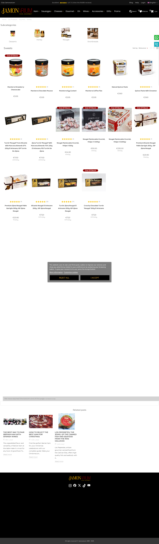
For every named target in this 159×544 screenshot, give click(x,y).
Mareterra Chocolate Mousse (42, 90)
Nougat (66, 40)
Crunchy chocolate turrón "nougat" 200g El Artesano (94, 207)
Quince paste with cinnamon (146, 90)
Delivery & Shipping (132, 503)
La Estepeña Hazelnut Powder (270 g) (94, 320)
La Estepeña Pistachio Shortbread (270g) (67, 320)
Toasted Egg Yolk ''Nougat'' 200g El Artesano (120, 207)
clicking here (20, 510)
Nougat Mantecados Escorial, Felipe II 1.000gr (94, 140)
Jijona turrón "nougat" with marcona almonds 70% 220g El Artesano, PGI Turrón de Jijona (41, 147)
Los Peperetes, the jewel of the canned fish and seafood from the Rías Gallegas (66, 436)
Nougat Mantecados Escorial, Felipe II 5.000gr (120, 140)
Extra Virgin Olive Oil (94, 519)
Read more (7, 454)
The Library (93, 529)
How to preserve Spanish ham (94, 509)
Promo (117, 11)
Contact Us (55, 500)
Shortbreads (93, 42)
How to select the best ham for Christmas (38, 434)
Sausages (46, 11)
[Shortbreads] (93, 33)
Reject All (64, 277)
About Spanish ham (93, 500)
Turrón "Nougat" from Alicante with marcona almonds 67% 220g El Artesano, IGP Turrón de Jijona (15, 147)
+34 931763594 (13, 514)
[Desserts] (12, 33)
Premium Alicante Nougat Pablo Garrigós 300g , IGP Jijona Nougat (146, 146)
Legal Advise (132, 509)
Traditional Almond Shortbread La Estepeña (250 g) (42, 379)
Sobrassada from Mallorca (94, 522)
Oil (79, 11)
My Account (132, 519)
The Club (55, 503)
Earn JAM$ (55, 506)
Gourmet (71, 11)
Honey (39, 40)
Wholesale (55, 516)
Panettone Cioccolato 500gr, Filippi (146, 263)
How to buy (132, 500)
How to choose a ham (93, 503)
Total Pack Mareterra (94, 376)
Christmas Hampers (55, 513)
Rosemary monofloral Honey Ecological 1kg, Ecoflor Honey (42, 324)
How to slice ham (93, 506)
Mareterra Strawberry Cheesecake (15, 88)
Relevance (142, 48)
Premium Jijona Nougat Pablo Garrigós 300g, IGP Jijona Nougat (16, 208)
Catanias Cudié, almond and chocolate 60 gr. (15, 267)
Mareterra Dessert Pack (68, 376)
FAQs (132, 516)
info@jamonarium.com (18, 506)
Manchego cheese (94, 526)
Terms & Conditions (132, 506)
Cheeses (59, 11)
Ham (37, 11)
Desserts (13, 42)
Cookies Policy (132, 513)
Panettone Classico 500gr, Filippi (120, 267)
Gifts (110, 11)
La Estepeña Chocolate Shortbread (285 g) (119, 320)
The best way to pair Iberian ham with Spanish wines (13, 434)
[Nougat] (66, 32)
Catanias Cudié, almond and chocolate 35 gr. (41, 263)
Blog (55, 522)
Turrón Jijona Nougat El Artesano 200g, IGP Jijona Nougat (67, 208)
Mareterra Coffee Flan (93, 90)
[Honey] (39, 32)
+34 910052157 (24, 514)
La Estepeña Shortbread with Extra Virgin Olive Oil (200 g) (16, 377)
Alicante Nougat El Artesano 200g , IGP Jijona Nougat (41, 207)
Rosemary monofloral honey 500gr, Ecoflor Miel (146, 207)
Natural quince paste (120, 87)
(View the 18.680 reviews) (82, 3)
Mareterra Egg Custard (67, 90)
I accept (95, 277)
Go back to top (50, 399)
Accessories (98, 11)
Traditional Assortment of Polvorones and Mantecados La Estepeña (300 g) (146, 321)
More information (56, 272)
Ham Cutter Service (55, 519)
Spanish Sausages (94, 516)
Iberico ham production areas (93, 513)
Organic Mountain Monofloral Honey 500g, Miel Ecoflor (16, 320)
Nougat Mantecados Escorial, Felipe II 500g (68, 144)
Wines (86, 11)
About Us (55, 509)
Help (132, 522)
